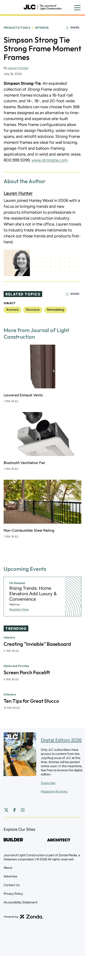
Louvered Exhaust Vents (23, 395)
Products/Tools (17, 27)
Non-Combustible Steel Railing (29, 530)
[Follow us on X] (6, 810)
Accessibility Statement (20, 902)
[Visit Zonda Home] (24, 917)
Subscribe (48, 783)
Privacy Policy (13, 894)
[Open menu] (77, 7)
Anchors (12, 310)
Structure (33, 310)
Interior (42, 27)
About (8, 868)
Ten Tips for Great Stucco (31, 701)
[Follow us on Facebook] (14, 810)
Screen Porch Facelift (27, 672)
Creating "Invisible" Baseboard (37, 644)
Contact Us (12, 885)
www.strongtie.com (49, 160)
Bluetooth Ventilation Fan (24, 463)
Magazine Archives (54, 791)
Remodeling (55, 310)
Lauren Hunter (18, 68)
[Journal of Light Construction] (42, 7)
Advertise (10, 876)
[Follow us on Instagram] (22, 810)
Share (74, 27)
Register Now (19, 609)
